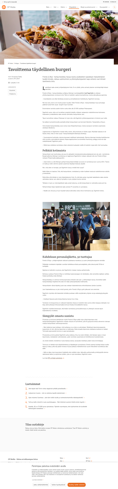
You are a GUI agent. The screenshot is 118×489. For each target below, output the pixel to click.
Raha (47, 7)
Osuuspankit (103, 7)
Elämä (63, 7)
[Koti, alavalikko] (58, 7)
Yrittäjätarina (12, 94)
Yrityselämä (72, 7)
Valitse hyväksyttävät (58, 485)
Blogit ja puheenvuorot (88, 7)
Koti (55, 7)
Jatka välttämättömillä (40, 485)
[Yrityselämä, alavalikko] (78, 7)
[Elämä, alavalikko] (66, 7)
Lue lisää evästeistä (37, 480)
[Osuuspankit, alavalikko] (109, 7)
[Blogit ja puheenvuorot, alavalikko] (97, 7)
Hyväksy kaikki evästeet (77, 485)
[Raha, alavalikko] (51, 7)
